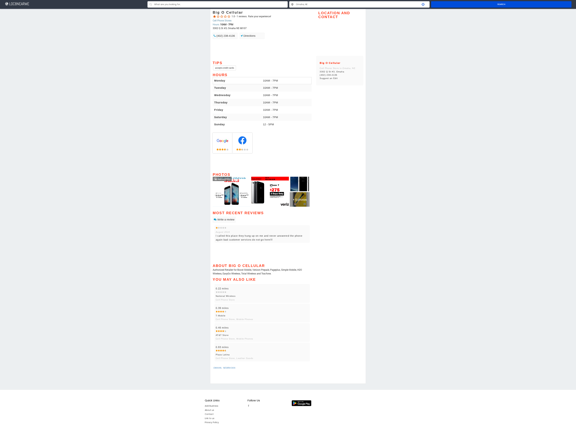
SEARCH (501, 4)
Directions (249, 35)
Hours (216, 24)
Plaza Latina (223, 354)
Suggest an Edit (329, 78)
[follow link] (249, 406)
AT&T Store (222, 335)
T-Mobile (220, 315)
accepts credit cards (224, 67)
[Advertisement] (262, 49)
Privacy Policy (212, 422)
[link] (222, 143)
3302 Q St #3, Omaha (332, 71)
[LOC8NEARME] (16, 3)
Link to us (209, 418)
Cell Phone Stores (222, 20)
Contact (209, 414)
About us (209, 410)
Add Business (211, 405)
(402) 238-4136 (225, 35)
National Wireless (226, 296)
